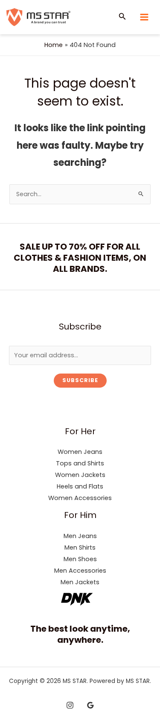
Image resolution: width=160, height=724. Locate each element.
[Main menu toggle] (144, 17)
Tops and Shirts (80, 463)
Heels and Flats (80, 486)
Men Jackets (80, 582)
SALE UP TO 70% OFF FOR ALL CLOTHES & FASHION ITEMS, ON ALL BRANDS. (80, 258)
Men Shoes (80, 559)
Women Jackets (80, 475)
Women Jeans (80, 451)
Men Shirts (80, 547)
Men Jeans (80, 536)
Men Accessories (80, 570)
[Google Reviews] (90, 705)
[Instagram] (70, 705)
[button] (122, 17)
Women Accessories (80, 498)
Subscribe (80, 380)
